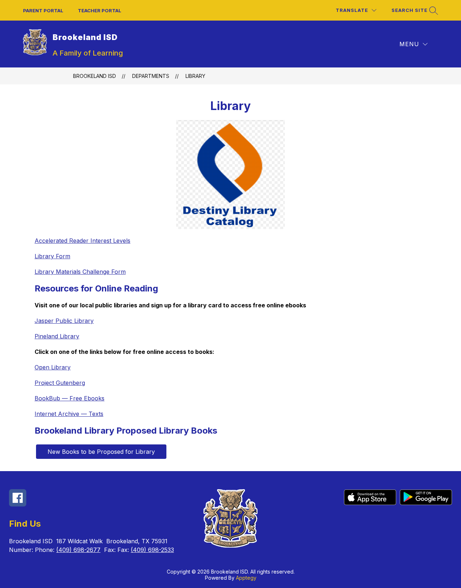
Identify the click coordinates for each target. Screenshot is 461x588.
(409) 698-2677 (78, 549)
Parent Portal (43, 10)
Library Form (52, 256)
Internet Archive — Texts (69, 413)
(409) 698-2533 (152, 549)
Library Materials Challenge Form (80, 271)
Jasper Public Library (64, 320)
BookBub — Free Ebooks (69, 398)
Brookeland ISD (94, 76)
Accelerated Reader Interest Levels (82, 240)
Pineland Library (57, 336)
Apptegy (246, 578)
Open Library (53, 367)
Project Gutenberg (60, 382)
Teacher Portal (99, 10)
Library (195, 76)
